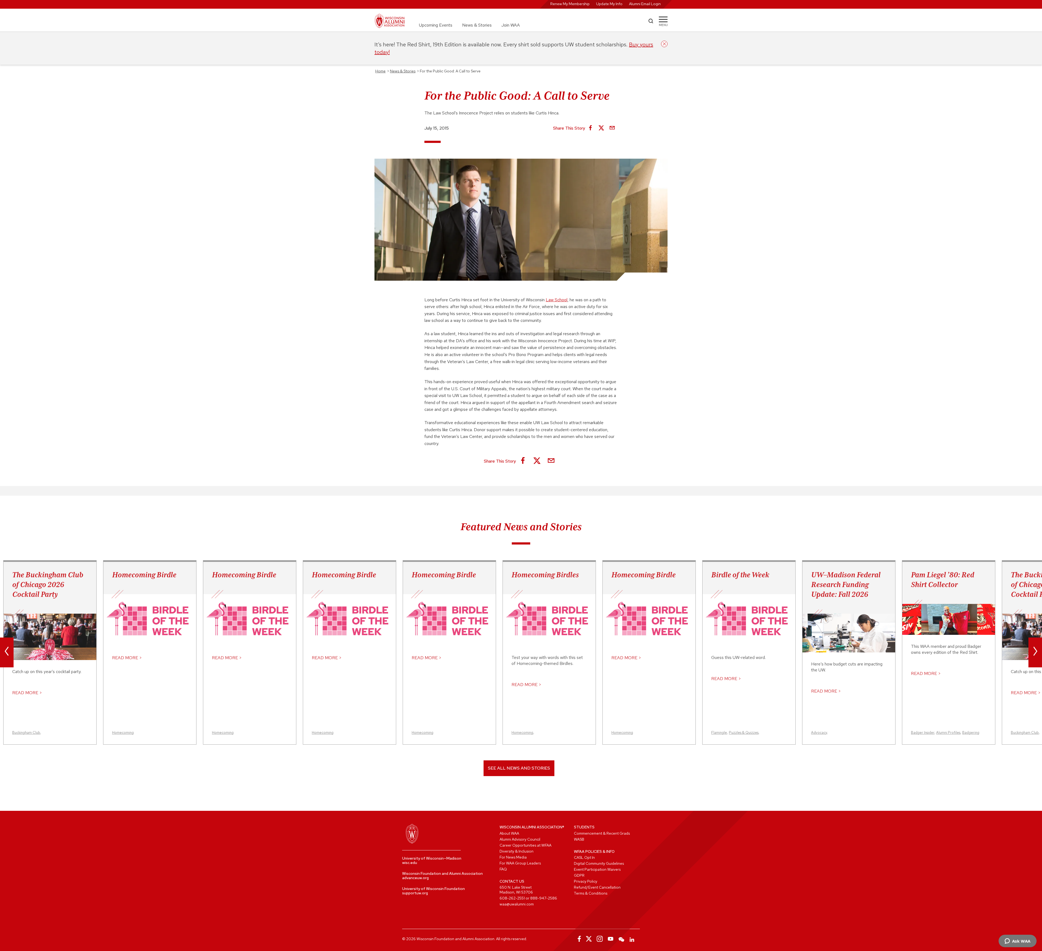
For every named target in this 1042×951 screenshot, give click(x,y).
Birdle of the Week (740, 574)
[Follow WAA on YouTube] (610, 939)
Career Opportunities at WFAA (525, 845)
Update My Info (609, 3)
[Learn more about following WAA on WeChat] (621, 939)
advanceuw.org (415, 877)
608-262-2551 (512, 898)
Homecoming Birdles (545, 574)
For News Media (513, 857)
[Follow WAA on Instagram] (599, 939)
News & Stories (477, 25)
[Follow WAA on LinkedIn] (632, 939)
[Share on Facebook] (590, 128)
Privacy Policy (585, 881)
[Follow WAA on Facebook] (578, 939)
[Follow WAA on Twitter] (589, 939)
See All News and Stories (519, 768)
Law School (556, 300)
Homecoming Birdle (144, 574)
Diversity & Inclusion (516, 851)
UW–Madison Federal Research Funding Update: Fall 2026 (846, 584)
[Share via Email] (612, 128)
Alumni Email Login (645, 3)
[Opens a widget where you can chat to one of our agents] (1017, 941)
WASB (579, 839)
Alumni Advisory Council (520, 839)
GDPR (579, 875)
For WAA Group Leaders (520, 863)
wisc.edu (409, 862)
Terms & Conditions (590, 893)
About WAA (509, 833)
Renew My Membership (570, 3)
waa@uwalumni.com (517, 904)
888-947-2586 (543, 898)
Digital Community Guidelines (599, 863)
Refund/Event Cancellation (597, 887)
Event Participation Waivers (597, 869)
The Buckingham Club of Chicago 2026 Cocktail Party (47, 584)
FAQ (503, 869)
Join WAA (510, 25)
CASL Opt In (584, 857)
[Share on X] (601, 128)
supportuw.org (415, 893)
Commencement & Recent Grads (602, 833)
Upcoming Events (435, 25)
